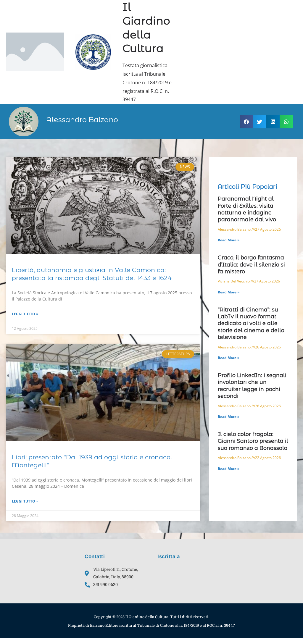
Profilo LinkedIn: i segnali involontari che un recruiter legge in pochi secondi (252, 385)
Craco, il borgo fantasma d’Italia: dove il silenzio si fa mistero (251, 264)
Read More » (228, 240)
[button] (246, 121)
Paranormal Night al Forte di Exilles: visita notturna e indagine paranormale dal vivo (247, 209)
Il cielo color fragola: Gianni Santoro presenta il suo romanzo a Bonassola (253, 441)
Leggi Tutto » (25, 313)
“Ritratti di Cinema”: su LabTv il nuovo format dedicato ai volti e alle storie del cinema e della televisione (251, 323)
